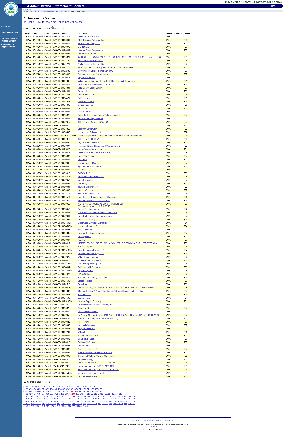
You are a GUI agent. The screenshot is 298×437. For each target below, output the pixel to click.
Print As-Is (153, 426)
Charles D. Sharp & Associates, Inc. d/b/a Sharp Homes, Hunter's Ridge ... (111, 291)
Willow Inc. (83, 332)
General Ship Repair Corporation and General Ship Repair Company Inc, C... (112, 135)
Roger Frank (83, 322)
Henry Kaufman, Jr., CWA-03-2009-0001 (96, 366)
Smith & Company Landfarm (90, 118)
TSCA (81, 22)
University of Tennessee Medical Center (96, 84)
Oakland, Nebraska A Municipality (93, 74)
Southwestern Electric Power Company (95, 71)
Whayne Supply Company (89, 301)
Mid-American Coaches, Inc (90, 260)
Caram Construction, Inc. (89, 209)
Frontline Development (88, 311)
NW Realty (83, 183)
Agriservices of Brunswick (89, 166)
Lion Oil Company (86, 101)
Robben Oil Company (87, 342)
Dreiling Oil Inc (84, 236)
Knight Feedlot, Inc (86, 328)
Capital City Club (85, 270)
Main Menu (6, 26)
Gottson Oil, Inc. (85, 105)
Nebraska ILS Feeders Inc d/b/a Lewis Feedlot (99, 115)
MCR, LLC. (83, 125)
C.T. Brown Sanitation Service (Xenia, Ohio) (97, 212)
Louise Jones (84, 298)
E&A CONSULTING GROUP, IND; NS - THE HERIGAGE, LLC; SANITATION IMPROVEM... (119, 315)
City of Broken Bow (86, 77)
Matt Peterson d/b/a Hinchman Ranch (95, 352)
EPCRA (46, 22)
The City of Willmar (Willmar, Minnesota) (96, 356)
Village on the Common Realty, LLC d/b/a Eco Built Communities (107, 81)
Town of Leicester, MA (88, 187)
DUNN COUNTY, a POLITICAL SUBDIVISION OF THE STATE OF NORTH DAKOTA (116, 288)
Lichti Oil (82, 170)
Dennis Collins (84, 112)
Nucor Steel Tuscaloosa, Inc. (91, 176)
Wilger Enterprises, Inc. (88, 257)
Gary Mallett (83, 308)
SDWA (74, 22)
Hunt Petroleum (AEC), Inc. (90, 60)
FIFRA (53, 22)
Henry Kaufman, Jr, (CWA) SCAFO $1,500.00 (98, 369)
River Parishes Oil (86, 95)
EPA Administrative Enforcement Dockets (56, 11)
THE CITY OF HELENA (88, 139)
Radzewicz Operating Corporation (93, 277)
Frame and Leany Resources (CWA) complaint (99, 146)
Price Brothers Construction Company (95, 216)
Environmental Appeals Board (8, 45)
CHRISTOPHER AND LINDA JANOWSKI (96, 363)
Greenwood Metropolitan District (92, 223)
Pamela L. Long (85, 294)
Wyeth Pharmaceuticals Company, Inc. (95, 305)
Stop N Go (82, 108)
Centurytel (82, 159)
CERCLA (32, 22)
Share (275, 6)
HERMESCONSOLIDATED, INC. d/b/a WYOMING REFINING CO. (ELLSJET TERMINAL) (118, 243)
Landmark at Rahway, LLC (90, 132)
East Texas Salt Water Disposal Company (97, 197)
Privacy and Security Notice (153, 420)
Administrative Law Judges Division (10, 40)
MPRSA (60, 22)
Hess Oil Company (86, 325)
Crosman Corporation (87, 129)
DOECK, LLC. (84, 173)
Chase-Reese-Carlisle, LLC (90, 376)
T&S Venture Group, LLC (89, 43)
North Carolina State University (92, 149)
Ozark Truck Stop (86, 339)
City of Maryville (85, 180)
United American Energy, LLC (91, 250)
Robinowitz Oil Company (89, 267)
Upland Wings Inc (86, 190)
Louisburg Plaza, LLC (87, 226)
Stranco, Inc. (84, 91)
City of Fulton (84, 346)
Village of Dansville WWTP (90, 37)
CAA (25, 22)
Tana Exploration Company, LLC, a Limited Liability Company (105, 67)
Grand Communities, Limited (91, 373)
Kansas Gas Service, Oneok (91, 233)
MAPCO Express (85, 247)
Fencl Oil (82, 240)
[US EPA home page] (11, 18)
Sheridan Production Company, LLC (94, 200)
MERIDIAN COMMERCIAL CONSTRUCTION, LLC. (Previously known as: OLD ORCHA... (101, 205)
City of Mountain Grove (88, 142)
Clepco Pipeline (85, 281)
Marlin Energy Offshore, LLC (91, 64)
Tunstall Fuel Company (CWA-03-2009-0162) (98, 318)
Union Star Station (86, 156)
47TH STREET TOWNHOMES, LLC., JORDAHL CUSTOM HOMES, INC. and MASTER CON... (121, 57)
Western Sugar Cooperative (90, 50)
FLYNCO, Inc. (84, 274)
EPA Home (36, 11)
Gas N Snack (84, 47)
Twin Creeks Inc (85, 230)
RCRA (68, 22)
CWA (40, 22)
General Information (10, 32)
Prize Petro (83, 284)
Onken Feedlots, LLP (87, 349)
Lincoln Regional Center (88, 163)
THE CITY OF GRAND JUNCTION (93, 122)
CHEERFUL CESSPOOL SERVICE (94, 153)
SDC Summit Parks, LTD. (89, 194)
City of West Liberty (87, 54)
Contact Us (27, 9)
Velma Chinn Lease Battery (90, 88)
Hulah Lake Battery (86, 219)
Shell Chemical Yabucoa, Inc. (91, 40)
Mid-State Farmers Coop (89, 335)
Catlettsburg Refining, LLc (89, 264)
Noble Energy (84, 98)
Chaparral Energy (85, 359)
